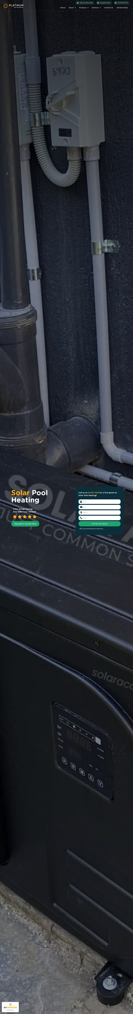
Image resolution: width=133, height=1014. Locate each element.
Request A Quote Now (25, 523)
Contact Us (108, 8)
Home (62, 8)
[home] (13, 6)
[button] (72, 8)
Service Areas (122, 8)
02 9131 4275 (93, 492)
